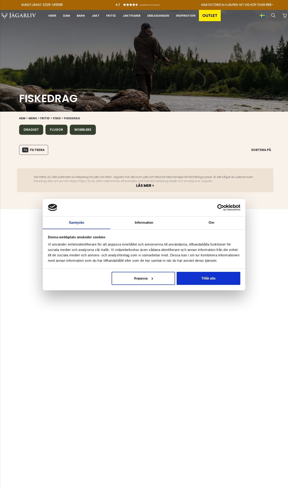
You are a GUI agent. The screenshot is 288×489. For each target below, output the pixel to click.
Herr (52, 16)
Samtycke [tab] (76, 222)
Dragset (31, 129)
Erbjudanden (158, 16)
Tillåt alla (208, 278)
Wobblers (82, 129)
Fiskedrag (72, 118)
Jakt (95, 16)
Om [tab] (211, 222)
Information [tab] (144, 222)
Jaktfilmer (132, 16)
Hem (22, 118)
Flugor (56, 129)
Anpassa (141, 278)
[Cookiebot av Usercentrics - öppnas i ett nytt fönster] (220, 207)
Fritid (111, 16)
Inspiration (186, 16)
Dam (66, 16)
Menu (33, 118)
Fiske (57, 118)
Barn (81, 16)
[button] (145, 3)
